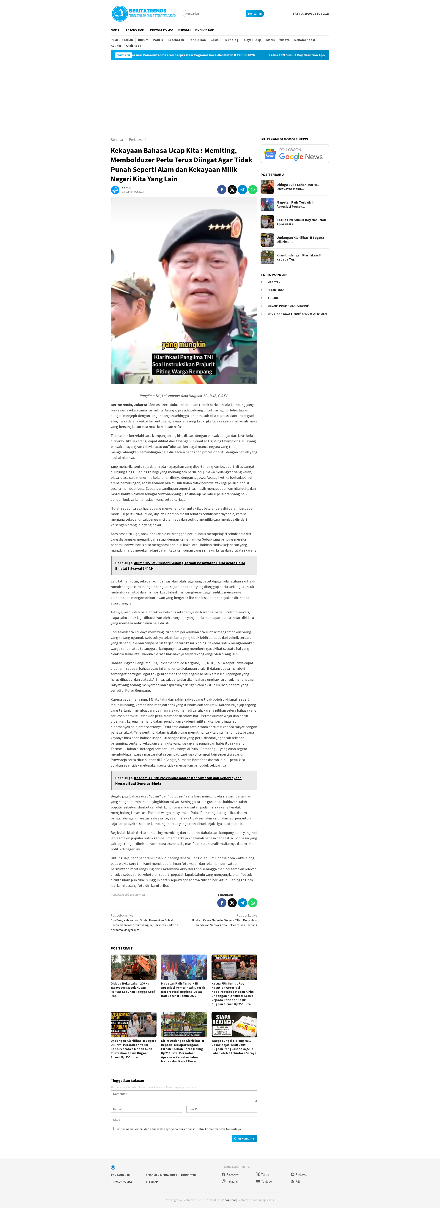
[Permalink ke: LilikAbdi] (115, 189)
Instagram (233, 1182)
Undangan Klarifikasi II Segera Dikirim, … (300, 240)
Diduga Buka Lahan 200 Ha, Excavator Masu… (298, 187)
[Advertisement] (220, 95)
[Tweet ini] (232, 189)
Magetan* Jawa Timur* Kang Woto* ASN (297, 314)
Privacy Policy (121, 1182)
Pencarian (255, 13)
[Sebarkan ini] (221, 189)
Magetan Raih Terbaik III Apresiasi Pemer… (295, 204)
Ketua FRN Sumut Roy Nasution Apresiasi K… (301, 222)
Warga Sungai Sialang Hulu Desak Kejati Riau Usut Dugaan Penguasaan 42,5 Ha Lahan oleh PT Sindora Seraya (234, 1047)
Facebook (233, 1174)
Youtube (266, 1182)
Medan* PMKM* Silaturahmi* (288, 306)
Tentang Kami (121, 1175)
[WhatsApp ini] (252, 189)
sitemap (152, 1182)
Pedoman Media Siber (161, 1175)
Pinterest (301, 1174)
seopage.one (228, 1200)
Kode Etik (188, 1175)
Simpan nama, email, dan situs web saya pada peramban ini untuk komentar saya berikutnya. (179, 1129)
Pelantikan (276, 290)
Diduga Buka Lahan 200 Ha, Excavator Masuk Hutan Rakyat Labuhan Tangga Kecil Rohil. (133, 989)
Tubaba (272, 298)
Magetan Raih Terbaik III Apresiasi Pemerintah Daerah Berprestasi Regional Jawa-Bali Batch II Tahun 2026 (183, 989)
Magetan (273, 282)
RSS (298, 1182)
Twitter (265, 1174)
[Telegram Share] (242, 189)
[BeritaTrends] (144, 13)
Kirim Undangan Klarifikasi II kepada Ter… (299, 257)
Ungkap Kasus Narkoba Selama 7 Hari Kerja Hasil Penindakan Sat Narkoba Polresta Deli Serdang (224, 920)
